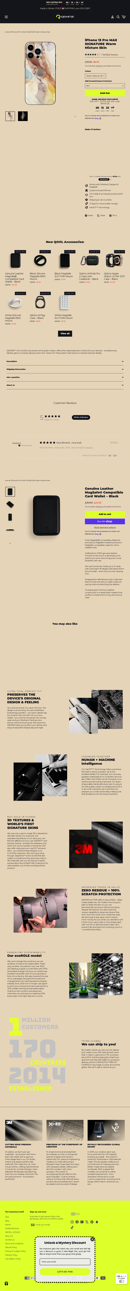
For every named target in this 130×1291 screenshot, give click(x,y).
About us (11, 385)
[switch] (121, 1281)
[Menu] (125, 1274)
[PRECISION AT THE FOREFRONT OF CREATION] (65, 1130)
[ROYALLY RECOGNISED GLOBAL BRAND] (106, 1130)
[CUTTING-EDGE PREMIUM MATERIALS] (24, 1130)
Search (8, 1224)
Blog (7, 1221)
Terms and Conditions (14, 1243)
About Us (9, 1236)
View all (65, 333)
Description (12, 361)
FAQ (7, 1217)
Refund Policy (11, 1247)
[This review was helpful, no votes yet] (110, 455)
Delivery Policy (11, 1255)
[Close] (92, 1239)
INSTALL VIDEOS (12, 1232)
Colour (88, 71)
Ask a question (13, 377)
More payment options (105, 527)
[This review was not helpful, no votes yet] (115, 455)
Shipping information (16, 369)
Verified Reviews (12, 1228)
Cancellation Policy (13, 1259)
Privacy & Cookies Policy (15, 1251)
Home (7, 32)
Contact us (9, 1240)
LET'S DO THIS (65, 1272)
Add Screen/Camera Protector (98, 81)
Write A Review (81, 417)
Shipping (98, 66)
